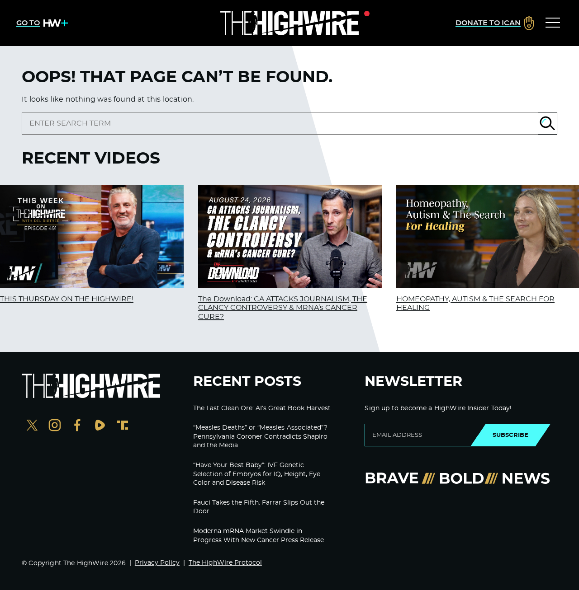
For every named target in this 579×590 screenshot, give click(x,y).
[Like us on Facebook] (77, 426)
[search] (280, 123)
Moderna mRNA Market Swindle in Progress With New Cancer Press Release (258, 535)
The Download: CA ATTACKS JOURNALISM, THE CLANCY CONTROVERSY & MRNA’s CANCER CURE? (282, 307)
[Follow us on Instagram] (54, 426)
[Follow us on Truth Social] (122, 426)
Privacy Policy (157, 563)
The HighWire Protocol (225, 563)
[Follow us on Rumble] (100, 426)
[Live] (289, 23)
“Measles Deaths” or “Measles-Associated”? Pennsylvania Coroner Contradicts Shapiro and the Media (260, 437)
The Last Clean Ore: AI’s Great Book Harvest (262, 408)
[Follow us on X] (32, 426)
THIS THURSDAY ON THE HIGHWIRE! (66, 299)
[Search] (547, 123)
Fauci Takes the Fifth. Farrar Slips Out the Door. (258, 507)
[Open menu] (553, 23)
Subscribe (510, 435)
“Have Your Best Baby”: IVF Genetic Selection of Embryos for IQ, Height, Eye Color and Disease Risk (256, 474)
